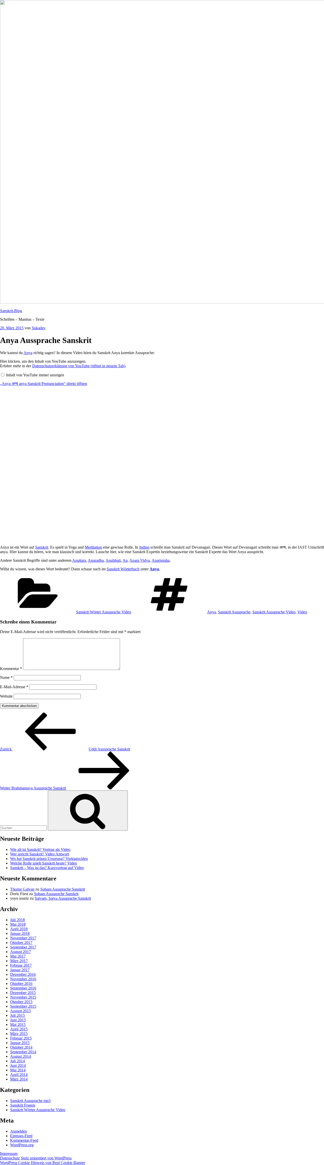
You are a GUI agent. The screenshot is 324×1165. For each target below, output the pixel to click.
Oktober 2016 (21, 983)
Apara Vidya (139, 560)
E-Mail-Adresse (14, 687)
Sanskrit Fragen (22, 1105)
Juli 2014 (17, 1061)
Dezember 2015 (23, 992)
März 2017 (19, 961)
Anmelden (18, 1131)
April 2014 (19, 1074)
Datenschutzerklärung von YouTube (78, 366)
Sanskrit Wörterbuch (123, 569)
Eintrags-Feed (21, 1136)
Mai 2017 (18, 956)
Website (6, 696)
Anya (28, 353)
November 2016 (23, 979)
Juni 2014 (18, 1065)
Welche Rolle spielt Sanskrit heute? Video (43, 863)
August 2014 (20, 1056)
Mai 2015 (18, 1024)
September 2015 (23, 1006)
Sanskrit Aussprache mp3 (30, 1100)
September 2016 (23, 988)
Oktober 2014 (21, 1047)
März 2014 (19, 1079)
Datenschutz (10, 1158)
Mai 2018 (18, 924)
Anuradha (96, 560)
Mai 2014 (18, 1070)
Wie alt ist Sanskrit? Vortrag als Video (40, 849)
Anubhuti (113, 560)
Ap (125, 560)
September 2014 (23, 1052)
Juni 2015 (18, 1020)
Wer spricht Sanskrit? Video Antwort (39, 854)
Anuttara (79, 560)
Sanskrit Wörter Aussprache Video (103, 612)
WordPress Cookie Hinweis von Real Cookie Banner (42, 1162)
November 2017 (23, 938)
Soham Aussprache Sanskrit (62, 889)
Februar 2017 (21, 965)
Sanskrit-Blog (11, 311)
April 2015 (19, 1029)
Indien (144, 547)
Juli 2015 (17, 1015)
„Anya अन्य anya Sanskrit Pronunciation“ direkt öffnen (43, 383)
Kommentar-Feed (24, 1140)
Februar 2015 (21, 1038)
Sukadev (39, 328)
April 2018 (19, 929)
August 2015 (20, 1011)
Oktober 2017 (21, 942)
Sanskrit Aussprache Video (273, 612)
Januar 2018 (20, 933)
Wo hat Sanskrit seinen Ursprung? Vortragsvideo (49, 858)
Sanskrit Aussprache (234, 612)
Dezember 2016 (23, 974)
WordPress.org (22, 1145)
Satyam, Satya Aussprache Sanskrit (63, 898)
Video (302, 612)
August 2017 (20, 952)
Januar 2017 (20, 970)
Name (6, 677)
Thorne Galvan (22, 889)
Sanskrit (41, 547)
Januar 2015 (20, 1043)
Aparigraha (161, 560)
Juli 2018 (17, 920)
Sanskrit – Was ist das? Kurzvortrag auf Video (47, 868)
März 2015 (19, 1033)
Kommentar (11, 668)
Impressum (8, 1153)
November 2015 (23, 997)
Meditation (93, 547)
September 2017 (23, 947)
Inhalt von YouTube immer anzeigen (35, 375)
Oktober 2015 (21, 1002)
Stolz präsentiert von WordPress (46, 1158)
